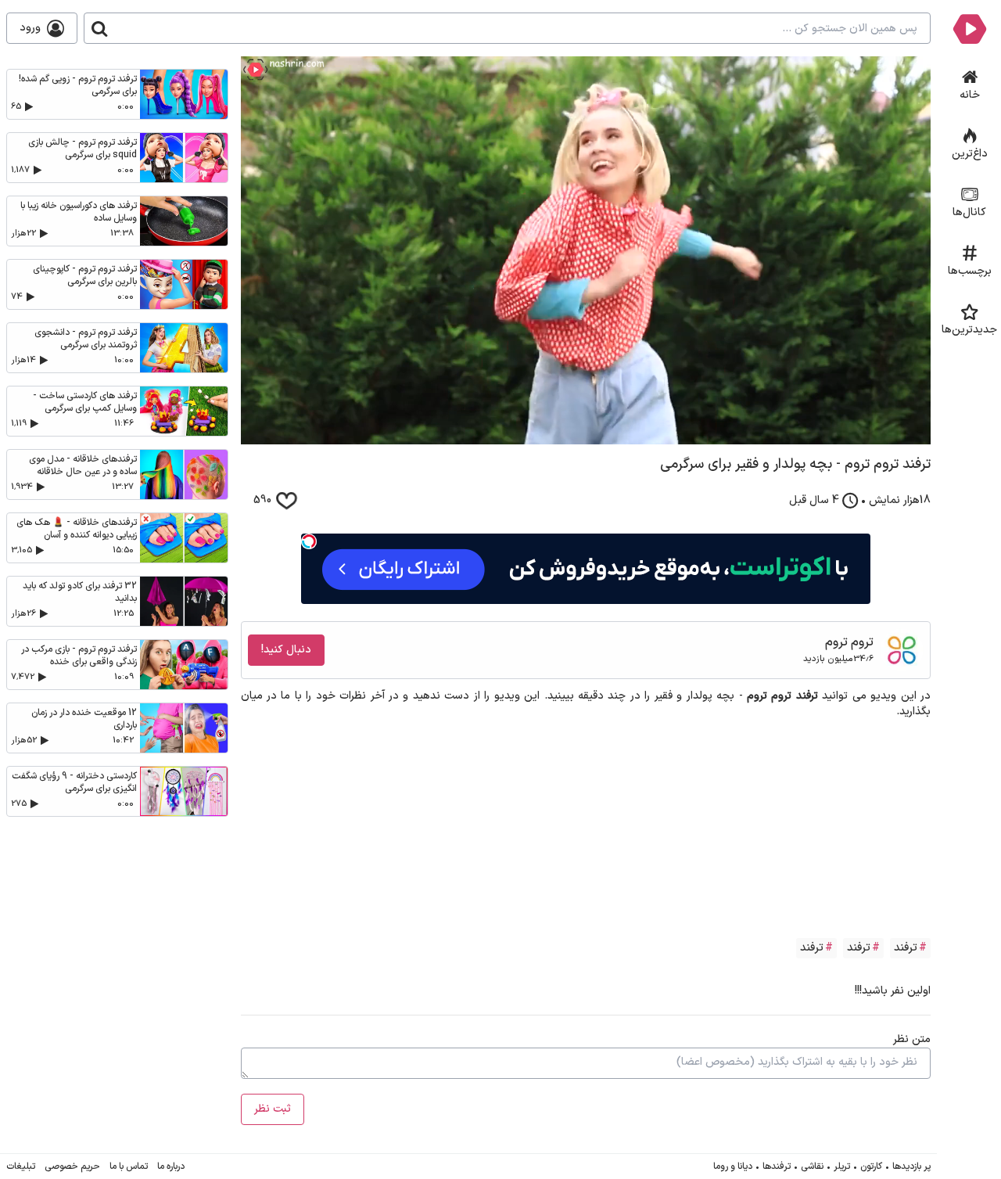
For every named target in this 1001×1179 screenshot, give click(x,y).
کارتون (871, 1166)
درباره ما (171, 1166)
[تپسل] (309, 541)
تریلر (842, 1166)
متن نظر (912, 1039)
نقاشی (812, 1166)
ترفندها (776, 1166)
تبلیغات (20, 1166)
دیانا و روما (732, 1166)
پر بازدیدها (911, 1166)
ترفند (905, 948)
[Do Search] (99, 28)
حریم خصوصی (72, 1166)
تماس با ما (128, 1166)
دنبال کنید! (286, 650)
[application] (586, 250)
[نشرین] (969, 28)
